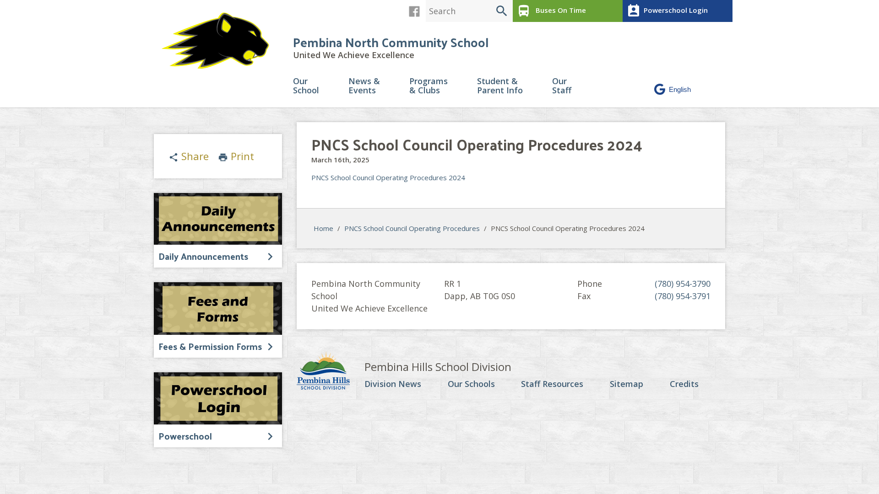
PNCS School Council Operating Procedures (412, 228)
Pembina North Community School (390, 42)
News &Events (364, 86)
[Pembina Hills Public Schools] (330, 371)
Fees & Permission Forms (210, 346)
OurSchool (306, 86)
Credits (684, 384)
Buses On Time (551, 11)
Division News (392, 384)
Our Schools (471, 384)
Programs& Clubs (428, 86)
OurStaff (561, 86)
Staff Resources (552, 384)
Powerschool (185, 436)
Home (323, 228)
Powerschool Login (667, 11)
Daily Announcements (203, 256)
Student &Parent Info (500, 86)
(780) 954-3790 (683, 283)
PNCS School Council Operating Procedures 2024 (388, 177)
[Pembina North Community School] (219, 41)
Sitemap (626, 384)
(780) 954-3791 (683, 295)
